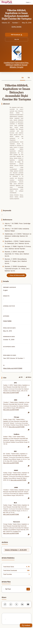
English (28, 2)
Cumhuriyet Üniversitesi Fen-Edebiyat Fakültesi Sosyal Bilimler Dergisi (16, 65)
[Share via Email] (28, 604)
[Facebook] (5, 604)
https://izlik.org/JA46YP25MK (12, 368)
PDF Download (15, 34)
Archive (5, 542)
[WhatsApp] (10, 604)
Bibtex (29, 377)
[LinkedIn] (22, 604)
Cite (15, 39)
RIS (22, 377)
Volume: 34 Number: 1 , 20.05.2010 (16, 550)
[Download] (28, 589)
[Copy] (28, 395)
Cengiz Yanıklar (16, 26)
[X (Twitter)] (16, 604)
